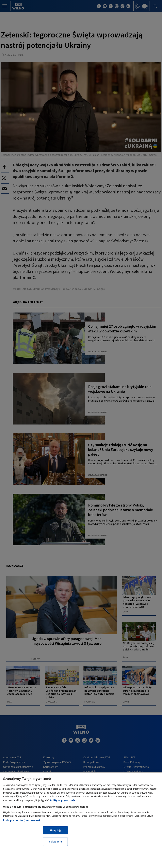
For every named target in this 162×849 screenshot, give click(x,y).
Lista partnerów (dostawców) (21, 820)
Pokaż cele (55, 841)
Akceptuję (55, 830)
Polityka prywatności (63, 800)
